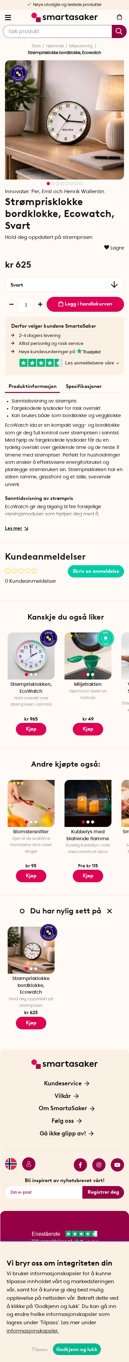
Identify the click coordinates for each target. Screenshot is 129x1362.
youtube (115, 1164)
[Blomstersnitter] (31, 803)
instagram (96, 1164)
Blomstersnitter (31, 832)
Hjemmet (55, 46)
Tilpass (40, 1349)
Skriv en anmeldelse (96, 571)
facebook (77, 1164)
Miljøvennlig (81, 46)
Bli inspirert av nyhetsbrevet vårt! (65, 1180)
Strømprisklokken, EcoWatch (31, 688)
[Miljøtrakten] (87, 656)
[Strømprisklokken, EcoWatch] (31, 656)
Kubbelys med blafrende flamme (87, 835)
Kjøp (31, 729)
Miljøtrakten (88, 684)
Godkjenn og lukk (77, 1349)
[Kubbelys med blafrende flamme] (87, 803)
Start (36, 46)
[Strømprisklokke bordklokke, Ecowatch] (31, 950)
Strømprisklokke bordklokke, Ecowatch (31, 985)
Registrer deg (103, 1192)
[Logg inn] (26, 1164)
